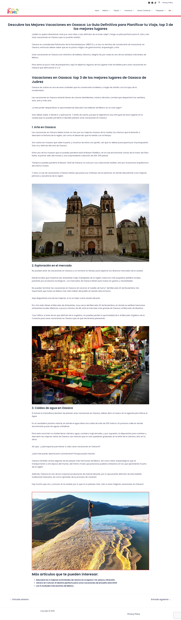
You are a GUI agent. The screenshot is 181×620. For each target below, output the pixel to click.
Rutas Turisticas (143, 10)
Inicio (97, 10)
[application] (109, 10)
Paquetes (160, 10)
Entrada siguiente (161, 599)
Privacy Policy (167, 2)
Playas (116, 10)
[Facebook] (149, 3)
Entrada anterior (19, 599)
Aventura (128, 10)
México (105, 10)
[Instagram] (152, 3)
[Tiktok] (155, 3)
